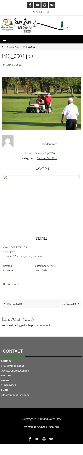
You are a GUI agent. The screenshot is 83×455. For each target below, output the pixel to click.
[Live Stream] (37, 5)
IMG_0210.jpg (69, 302)
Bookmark (13, 283)
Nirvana (41, 425)
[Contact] (52, 5)
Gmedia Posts (13, 46)
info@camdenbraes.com (15, 393)
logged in (22, 323)
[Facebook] (30, 5)
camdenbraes (49, 143)
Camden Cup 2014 (45, 152)
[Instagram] (45, 5)
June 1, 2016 (14, 64)
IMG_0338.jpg (14, 302)
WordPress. (53, 425)
